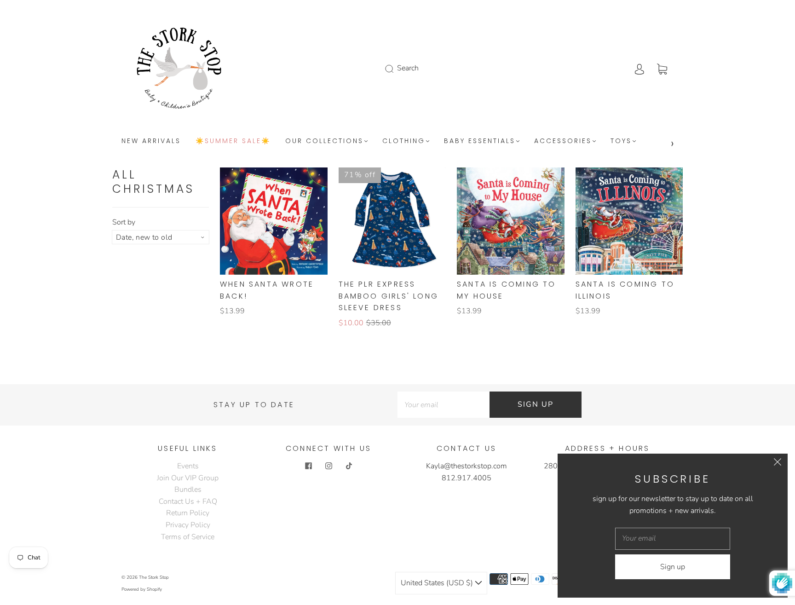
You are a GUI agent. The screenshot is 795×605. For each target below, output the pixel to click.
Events (188, 466)
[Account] (639, 68)
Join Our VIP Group (188, 478)
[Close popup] (777, 464)
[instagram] (328, 466)
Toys (621, 141)
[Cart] (662, 68)
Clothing (403, 141)
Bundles (188, 489)
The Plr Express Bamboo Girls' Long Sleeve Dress (389, 296)
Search (408, 68)
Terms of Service (187, 537)
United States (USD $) (438, 583)
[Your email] (444, 405)
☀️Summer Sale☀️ (233, 141)
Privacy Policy (188, 525)
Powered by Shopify (141, 589)
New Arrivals (151, 141)
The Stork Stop (154, 577)
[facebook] (308, 466)
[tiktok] (349, 466)
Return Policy (187, 513)
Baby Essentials (479, 141)
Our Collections (324, 141)
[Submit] (395, 68)
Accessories (563, 141)
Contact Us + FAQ (188, 501)
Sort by (123, 222)
